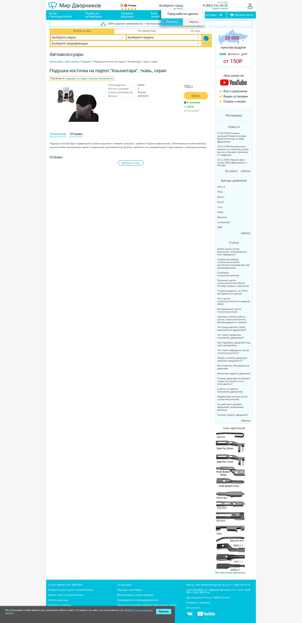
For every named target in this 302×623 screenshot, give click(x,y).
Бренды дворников (234, 180)
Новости (234, 127)
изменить (178, 9)
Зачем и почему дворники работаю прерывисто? (232, 359)
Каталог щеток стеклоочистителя (65, 595)
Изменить (172, 21)
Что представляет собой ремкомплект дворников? (231, 328)
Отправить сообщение (198, 602)
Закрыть (194, 21)
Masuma (222, 217)
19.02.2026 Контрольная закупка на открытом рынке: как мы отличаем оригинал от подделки (233, 150)
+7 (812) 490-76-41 (200, 592)
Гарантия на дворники (59, 605)
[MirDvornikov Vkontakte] (189, 615)
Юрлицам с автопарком (129, 590)
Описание (58, 134)
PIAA (220, 191)
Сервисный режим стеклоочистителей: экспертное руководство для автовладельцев (233, 263)
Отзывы (76, 134)
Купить (196, 96)
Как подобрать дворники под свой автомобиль (233, 344)
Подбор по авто (82, 30)
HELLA (221, 186)
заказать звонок (220, 8)
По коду (195, 30)
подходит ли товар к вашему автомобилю (89, 78)
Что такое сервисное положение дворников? (230, 336)
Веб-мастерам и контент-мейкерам (135, 595)
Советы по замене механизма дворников (230, 390)
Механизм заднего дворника (233, 373)
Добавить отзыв (131, 162)
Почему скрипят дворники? (232, 414)
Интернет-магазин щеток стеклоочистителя (71, 590)
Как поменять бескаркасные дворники (233, 367)
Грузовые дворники (127, 15)
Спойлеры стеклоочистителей (228, 274)
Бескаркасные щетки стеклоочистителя (229, 310)
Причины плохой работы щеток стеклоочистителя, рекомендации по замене (232, 319)
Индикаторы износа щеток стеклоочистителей (232, 398)
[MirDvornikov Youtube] (233, 88)
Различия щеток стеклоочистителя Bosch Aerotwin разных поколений (233, 283)
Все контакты (193, 607)
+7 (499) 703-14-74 (240, 585)
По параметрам (147, 30)
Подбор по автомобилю (93, 15)
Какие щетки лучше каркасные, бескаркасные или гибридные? (232, 251)
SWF (220, 227)
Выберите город (171, 5)
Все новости (231, 171)
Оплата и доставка (58, 600)
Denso (220, 197)
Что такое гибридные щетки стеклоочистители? (233, 351)
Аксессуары (209, 14)
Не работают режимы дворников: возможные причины (230, 407)
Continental (223, 222)
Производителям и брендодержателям (137, 600)
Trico (220, 207)
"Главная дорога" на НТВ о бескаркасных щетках (232, 292)
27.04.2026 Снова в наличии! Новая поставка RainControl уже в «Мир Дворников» (231, 137)
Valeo (220, 212)
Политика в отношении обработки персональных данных (147, 605)
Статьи (234, 242)
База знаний (155, 15)
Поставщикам (124, 585)
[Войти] (250, 6)
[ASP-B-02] (78, 104)
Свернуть (245, 171)
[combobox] (88, 37)
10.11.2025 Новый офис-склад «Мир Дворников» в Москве (232, 162)
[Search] (206, 38)
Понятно (163, 611)
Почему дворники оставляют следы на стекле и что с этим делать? (233, 381)
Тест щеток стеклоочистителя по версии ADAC (233, 301)
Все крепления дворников (230, 572)
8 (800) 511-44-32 (215, 5)
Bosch (220, 202)
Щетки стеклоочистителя (60, 15)
